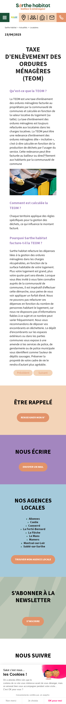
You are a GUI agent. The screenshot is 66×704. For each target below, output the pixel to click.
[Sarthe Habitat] (33, 6)
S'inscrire (33, 621)
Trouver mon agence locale (33, 559)
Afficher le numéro (61, 17)
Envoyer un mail (33, 467)
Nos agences (23, 17)
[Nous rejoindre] (33, 17)
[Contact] (52, 17)
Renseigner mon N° (33, 417)
